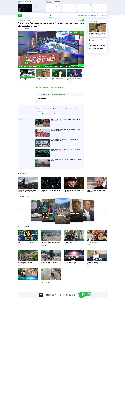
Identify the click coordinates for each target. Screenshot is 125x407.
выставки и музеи (43, 87)
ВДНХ (36, 87)
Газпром (51, 87)
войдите (52, 94)
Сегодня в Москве (86, 15)
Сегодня (27, 28)
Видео (50, 15)
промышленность (58, 87)
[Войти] (102, 15)
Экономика (95, 15)
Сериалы (62, 15)
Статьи (45, 15)
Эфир (25, 15)
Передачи (56, 15)
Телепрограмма (31, 15)
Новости (39, 15)
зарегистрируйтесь (60, 94)
